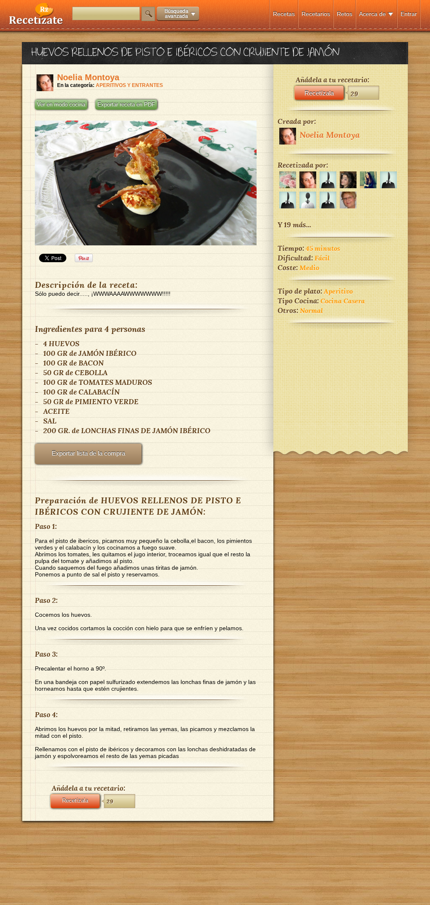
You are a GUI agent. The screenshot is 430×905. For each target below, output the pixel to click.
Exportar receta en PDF (126, 105)
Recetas (284, 14)
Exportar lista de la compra (88, 453)
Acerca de (372, 14)
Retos (344, 14)
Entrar (409, 14)
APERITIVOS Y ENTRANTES (129, 85)
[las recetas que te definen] (36, 22)
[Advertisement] (341, 381)
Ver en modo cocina (61, 105)
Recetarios (316, 14)
